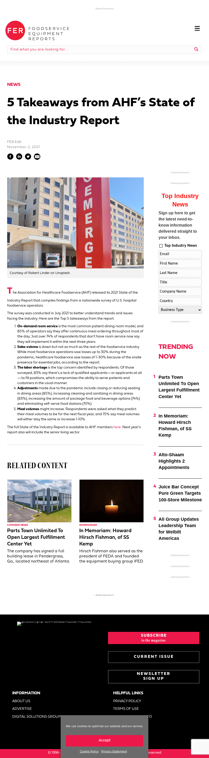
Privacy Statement (114, 751)
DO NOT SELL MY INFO (132, 717)
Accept (105, 740)
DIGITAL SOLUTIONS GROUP (36, 717)
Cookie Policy (89, 751)
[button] (153, 638)
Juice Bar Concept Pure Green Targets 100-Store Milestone (180, 493)
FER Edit (14, 142)
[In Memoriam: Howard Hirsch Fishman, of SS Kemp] (111, 501)
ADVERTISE (22, 709)
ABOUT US (21, 701)
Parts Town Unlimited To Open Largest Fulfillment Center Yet (36, 537)
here (117, 427)
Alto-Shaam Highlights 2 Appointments (174, 461)
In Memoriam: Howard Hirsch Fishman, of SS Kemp (105, 537)
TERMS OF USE (126, 709)
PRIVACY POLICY (127, 701)
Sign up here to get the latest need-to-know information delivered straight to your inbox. (178, 225)
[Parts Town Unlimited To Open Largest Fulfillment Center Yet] (39, 501)
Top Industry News (180, 246)
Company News (17, 525)
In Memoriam (88, 525)
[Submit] (196, 50)
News (13, 84)
